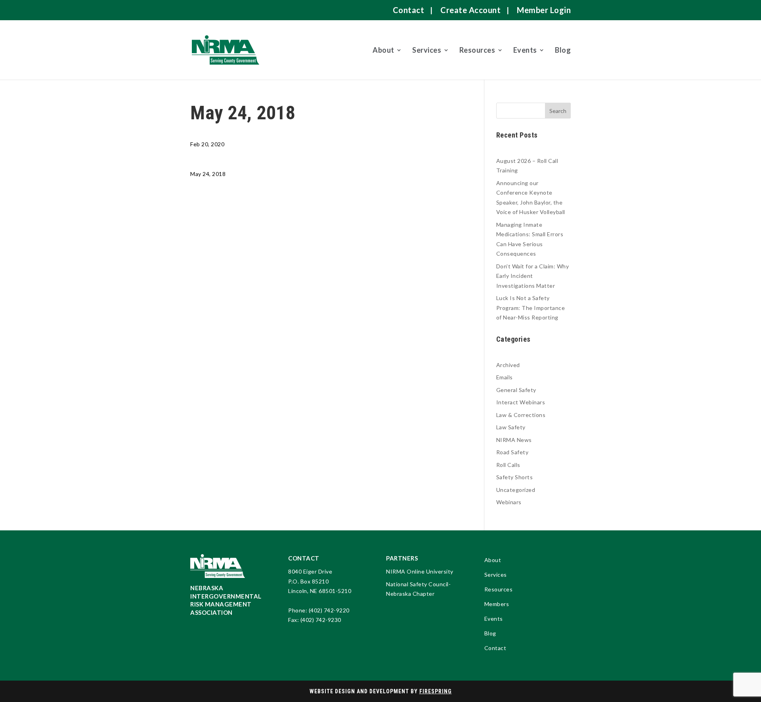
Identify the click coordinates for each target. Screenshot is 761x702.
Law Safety (511, 427)
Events (525, 50)
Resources (477, 50)
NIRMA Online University (419, 571)
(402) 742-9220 (329, 610)
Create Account (470, 10)
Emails (504, 377)
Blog (563, 50)
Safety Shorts (514, 477)
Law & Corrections (521, 414)
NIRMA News (514, 439)
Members (496, 604)
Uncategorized (515, 489)
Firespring (435, 691)
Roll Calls (508, 464)
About (383, 50)
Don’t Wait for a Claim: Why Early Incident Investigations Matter (532, 276)
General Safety (516, 389)
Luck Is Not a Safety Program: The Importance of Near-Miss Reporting (530, 308)
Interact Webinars (520, 402)
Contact (408, 10)
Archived (508, 365)
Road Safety (512, 452)
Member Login (544, 10)
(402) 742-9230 (320, 619)
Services (426, 50)
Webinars (509, 502)
